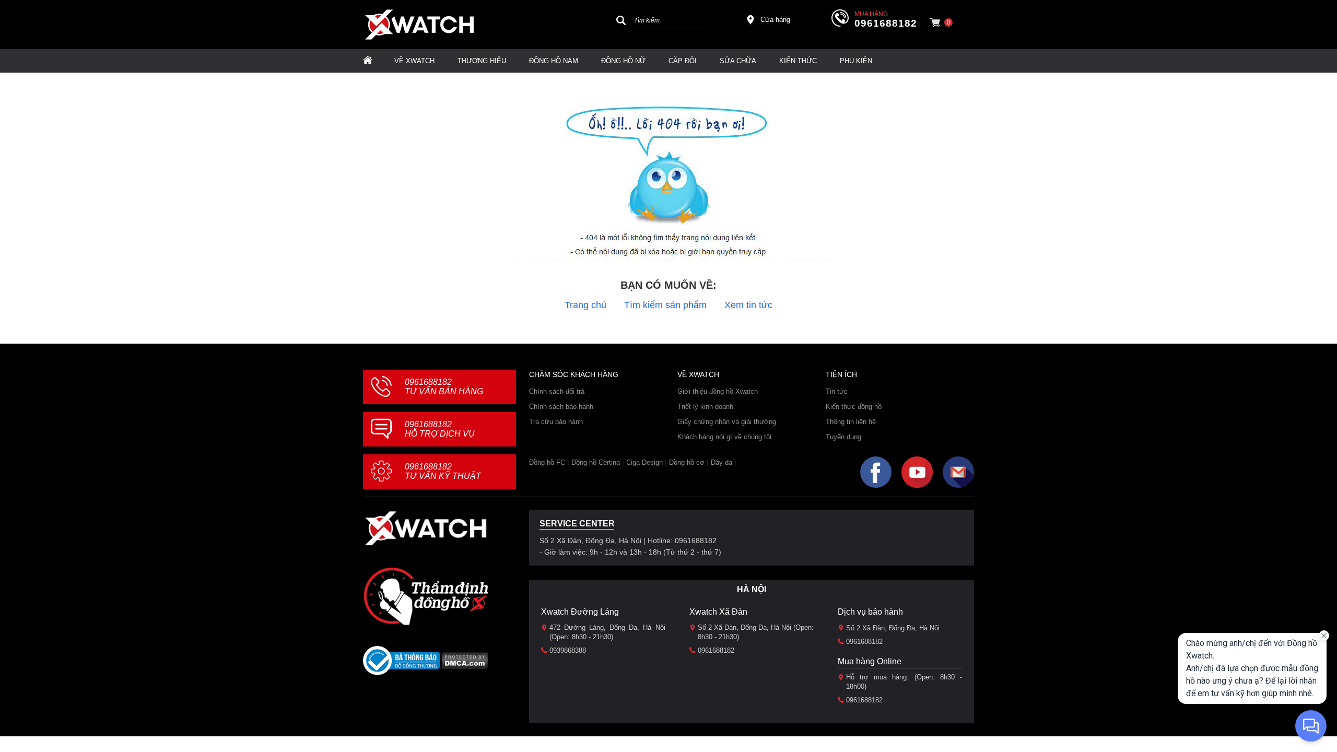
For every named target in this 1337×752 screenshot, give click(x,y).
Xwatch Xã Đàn (718, 611)
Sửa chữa (738, 61)
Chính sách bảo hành (561, 406)
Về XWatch (414, 61)
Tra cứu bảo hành (556, 422)
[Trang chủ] (367, 61)
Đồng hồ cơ (687, 462)
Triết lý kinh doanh (705, 406)
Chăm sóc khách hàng (573, 374)
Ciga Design (644, 462)
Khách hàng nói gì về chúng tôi (724, 437)
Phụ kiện (856, 61)
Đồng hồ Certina (595, 462)
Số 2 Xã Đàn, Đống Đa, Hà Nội (893, 628)
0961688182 (885, 23)
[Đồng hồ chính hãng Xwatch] (419, 24)
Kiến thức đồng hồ (854, 406)
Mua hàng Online (869, 661)
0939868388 (567, 650)
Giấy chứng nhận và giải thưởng (726, 422)
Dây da (721, 462)
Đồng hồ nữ (623, 61)
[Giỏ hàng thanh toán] (935, 22)
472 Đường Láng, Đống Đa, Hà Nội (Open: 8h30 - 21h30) (607, 632)
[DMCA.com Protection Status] (465, 664)
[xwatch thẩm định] (425, 596)
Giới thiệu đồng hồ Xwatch (717, 391)
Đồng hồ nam (553, 61)
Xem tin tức (748, 305)
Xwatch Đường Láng (580, 611)
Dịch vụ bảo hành (870, 611)
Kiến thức (798, 61)
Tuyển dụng (843, 437)
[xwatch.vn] (425, 528)
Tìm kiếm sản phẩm (665, 305)
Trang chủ (585, 305)
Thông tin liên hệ (851, 422)
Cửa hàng (775, 20)
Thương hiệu (482, 61)
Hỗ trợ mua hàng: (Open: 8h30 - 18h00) (904, 681)
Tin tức (837, 391)
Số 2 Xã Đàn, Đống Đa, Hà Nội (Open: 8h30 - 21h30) (756, 632)
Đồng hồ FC (547, 462)
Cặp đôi (682, 61)
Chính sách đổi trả (556, 391)
